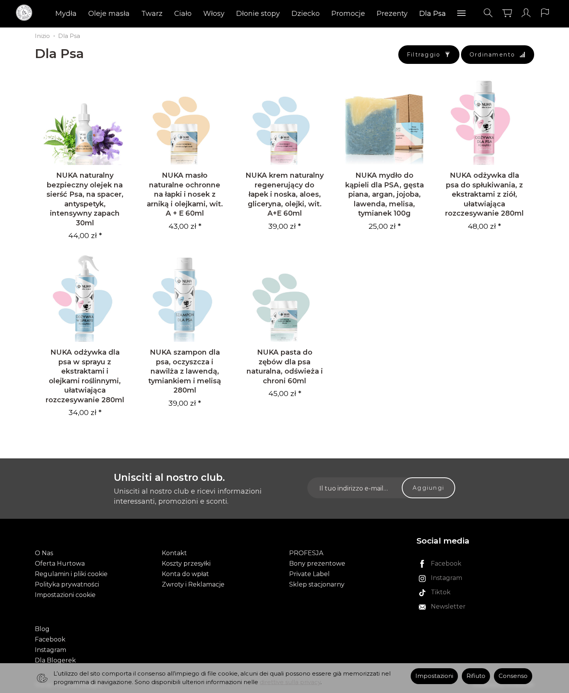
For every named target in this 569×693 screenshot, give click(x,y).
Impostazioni (434, 675)
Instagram (50, 650)
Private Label (309, 574)
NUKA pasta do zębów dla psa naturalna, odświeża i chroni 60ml (285, 366)
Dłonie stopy (258, 13)
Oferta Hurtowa (60, 563)
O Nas (44, 553)
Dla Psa (432, 13)
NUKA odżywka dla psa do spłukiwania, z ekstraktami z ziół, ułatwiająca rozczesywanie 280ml (484, 194)
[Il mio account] (526, 13)
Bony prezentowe (317, 563)
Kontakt (174, 553)
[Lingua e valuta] (545, 13)
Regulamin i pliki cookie (71, 574)
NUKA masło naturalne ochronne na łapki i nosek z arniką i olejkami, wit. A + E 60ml (185, 194)
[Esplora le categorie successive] (461, 13)
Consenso (513, 675)
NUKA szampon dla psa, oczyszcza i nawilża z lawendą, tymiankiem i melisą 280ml (184, 371)
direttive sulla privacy (290, 682)
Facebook (50, 639)
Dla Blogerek (55, 660)
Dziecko (305, 13)
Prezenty (392, 13)
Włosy (214, 13)
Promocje (348, 13)
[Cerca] (488, 13)
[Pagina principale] (26, 13)
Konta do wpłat (185, 574)
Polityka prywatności (67, 584)
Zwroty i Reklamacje (193, 584)
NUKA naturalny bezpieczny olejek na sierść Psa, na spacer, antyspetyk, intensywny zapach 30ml (84, 199)
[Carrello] (507, 13)
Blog (42, 629)
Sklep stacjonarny (316, 584)
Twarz (152, 13)
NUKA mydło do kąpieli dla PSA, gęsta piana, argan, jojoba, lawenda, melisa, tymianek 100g (384, 194)
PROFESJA (306, 553)
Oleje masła (109, 13)
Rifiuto (475, 675)
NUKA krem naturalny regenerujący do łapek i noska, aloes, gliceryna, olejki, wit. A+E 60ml (284, 194)
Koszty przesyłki (186, 563)
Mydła (66, 13)
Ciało (183, 13)
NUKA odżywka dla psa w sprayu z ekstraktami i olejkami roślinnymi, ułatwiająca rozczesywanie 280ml (85, 376)
